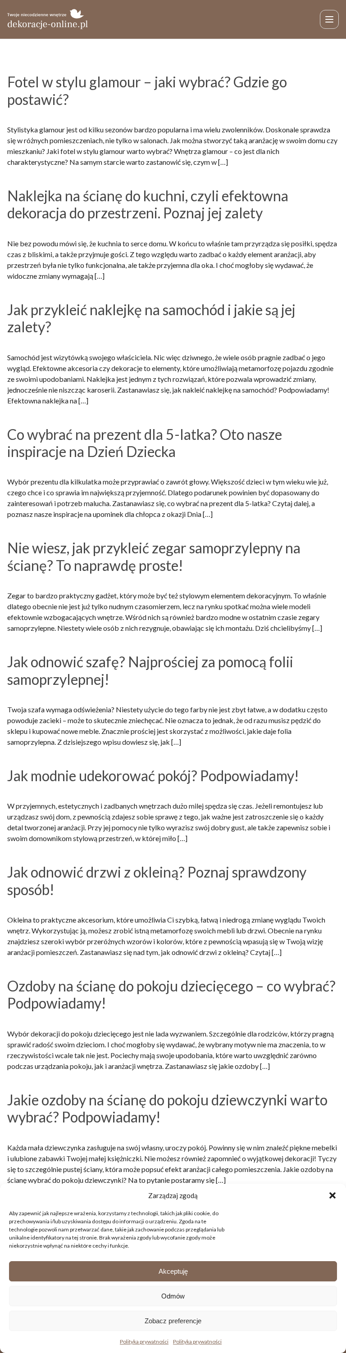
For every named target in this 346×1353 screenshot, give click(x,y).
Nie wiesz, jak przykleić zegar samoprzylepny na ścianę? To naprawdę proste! (153, 556)
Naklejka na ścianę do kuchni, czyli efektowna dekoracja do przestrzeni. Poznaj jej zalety (147, 204)
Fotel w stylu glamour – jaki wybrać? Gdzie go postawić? (147, 90)
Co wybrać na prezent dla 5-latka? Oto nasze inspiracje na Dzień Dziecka (144, 442)
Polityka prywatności (144, 1341)
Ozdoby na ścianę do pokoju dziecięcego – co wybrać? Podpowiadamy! (171, 994)
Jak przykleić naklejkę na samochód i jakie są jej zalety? (151, 318)
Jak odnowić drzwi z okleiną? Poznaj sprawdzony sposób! (156, 880)
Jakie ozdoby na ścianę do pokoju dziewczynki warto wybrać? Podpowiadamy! (167, 1108)
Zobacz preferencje (173, 1321)
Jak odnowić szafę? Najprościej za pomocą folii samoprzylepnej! (150, 670)
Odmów (173, 1296)
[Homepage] (47, 19)
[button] (332, 1195)
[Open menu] (329, 19)
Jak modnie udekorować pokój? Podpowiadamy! (153, 775)
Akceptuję (173, 1271)
